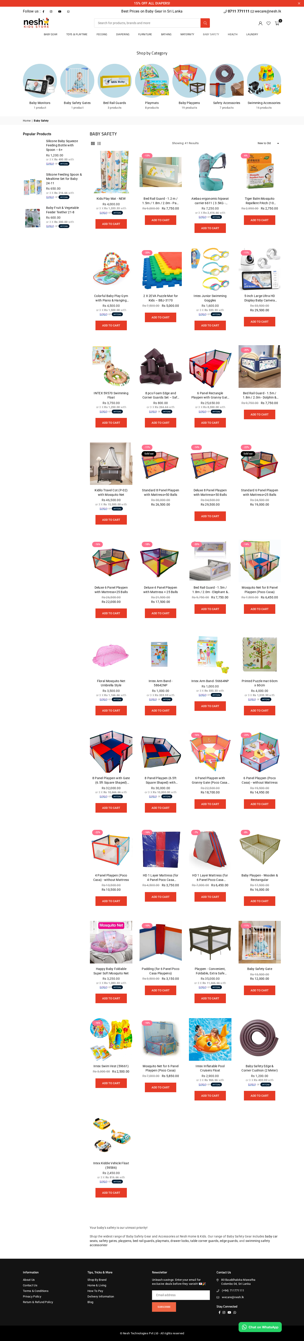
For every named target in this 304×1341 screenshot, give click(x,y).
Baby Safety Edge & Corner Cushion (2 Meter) (259, 1068)
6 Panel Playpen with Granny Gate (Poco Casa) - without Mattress (210, 780)
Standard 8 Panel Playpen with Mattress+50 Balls (160, 492)
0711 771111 (239, 11)
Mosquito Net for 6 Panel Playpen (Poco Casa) (160, 1068)
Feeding (102, 34)
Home (26, 120)
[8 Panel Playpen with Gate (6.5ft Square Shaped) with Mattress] (111, 751)
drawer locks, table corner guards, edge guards (204, 1241)
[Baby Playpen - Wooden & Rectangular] (260, 849)
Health (232, 34)
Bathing (166, 34)
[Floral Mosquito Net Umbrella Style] (111, 654)
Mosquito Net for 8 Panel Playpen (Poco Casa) (260, 590)
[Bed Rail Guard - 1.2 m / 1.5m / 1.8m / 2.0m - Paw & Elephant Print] (161, 172)
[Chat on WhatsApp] (260, 1327)
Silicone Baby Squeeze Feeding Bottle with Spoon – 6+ (62, 145)
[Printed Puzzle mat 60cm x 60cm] (260, 654)
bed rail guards (143, 1241)
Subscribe (164, 1307)
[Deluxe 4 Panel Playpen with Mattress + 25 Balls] (161, 561)
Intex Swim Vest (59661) (111, 1066)
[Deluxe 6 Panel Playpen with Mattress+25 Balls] (111, 561)
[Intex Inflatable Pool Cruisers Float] (210, 1039)
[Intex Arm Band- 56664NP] (210, 654)
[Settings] (260, 23)
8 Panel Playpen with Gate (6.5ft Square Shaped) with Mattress (111, 780)
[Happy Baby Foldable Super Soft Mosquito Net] (111, 942)
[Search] (205, 23)
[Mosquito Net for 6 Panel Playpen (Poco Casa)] (161, 1039)
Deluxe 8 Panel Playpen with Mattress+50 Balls (210, 492)
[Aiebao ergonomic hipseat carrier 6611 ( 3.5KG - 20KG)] (210, 172)
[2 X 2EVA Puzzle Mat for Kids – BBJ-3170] (161, 269)
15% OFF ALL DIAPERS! (152, 3)
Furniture (145, 34)
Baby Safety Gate (259, 969)
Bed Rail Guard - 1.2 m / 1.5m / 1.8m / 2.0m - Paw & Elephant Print (160, 201)
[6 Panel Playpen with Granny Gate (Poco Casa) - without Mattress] (210, 751)
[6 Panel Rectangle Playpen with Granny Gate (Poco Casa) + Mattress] (210, 366)
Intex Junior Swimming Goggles (210, 298)
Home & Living (96, 1285)
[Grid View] (93, 143)
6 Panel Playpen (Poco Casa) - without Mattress (260, 780)
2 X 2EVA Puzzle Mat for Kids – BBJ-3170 (160, 298)
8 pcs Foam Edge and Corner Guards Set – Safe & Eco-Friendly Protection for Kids (160, 395)
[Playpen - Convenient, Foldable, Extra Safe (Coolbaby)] (210, 942)
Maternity (187, 34)
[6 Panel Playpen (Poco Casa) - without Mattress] (260, 751)
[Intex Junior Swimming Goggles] (210, 269)
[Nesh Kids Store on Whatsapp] (69, 11)
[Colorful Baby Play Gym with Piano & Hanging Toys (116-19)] (111, 269)
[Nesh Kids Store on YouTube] (60, 11)
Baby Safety (211, 34)
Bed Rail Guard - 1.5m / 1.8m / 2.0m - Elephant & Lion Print (210, 590)
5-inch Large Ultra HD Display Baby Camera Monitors (259, 298)
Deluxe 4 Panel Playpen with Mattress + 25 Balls (160, 590)
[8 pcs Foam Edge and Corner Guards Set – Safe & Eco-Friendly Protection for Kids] (161, 366)
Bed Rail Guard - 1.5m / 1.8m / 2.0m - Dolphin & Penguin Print (259, 395)
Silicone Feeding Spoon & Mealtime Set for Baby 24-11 (64, 179)
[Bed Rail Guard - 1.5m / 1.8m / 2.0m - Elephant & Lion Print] (210, 561)
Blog (90, 1302)
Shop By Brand (97, 1279)
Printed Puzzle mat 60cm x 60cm (260, 683)
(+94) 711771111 (233, 1290)
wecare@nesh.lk (233, 1297)
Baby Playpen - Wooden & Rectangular (259, 878)
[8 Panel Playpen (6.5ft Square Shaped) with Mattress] (161, 751)
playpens (124, 1241)
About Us (29, 1279)
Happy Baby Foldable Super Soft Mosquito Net (111, 971)
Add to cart (111, 222)
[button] (277, 23)
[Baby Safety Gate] (260, 942)
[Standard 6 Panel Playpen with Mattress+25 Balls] (260, 463)
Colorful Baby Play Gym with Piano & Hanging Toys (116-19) (111, 298)
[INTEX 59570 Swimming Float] (111, 366)
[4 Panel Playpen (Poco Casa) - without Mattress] (111, 849)
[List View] (99, 143)
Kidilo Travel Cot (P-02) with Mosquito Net (111, 492)
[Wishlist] (268, 23)
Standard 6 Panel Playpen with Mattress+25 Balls (259, 492)
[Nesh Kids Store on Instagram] (51, 11)
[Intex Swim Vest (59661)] (111, 1039)
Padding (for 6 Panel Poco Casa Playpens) (160, 971)
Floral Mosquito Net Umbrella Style (111, 683)
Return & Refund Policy (38, 1302)
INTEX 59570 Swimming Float (111, 395)
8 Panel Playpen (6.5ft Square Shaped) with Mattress (160, 780)
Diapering (123, 34)
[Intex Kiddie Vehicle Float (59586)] (111, 1136)
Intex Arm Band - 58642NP (160, 683)
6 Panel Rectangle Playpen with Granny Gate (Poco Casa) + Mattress (210, 395)
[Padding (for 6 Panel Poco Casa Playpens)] (161, 942)
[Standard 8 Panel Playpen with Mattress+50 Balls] (161, 463)
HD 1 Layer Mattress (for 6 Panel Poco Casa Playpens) (210, 878)
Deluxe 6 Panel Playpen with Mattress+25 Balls (111, 590)
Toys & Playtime (77, 34)
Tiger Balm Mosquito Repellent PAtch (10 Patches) (259, 201)
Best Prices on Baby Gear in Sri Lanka (151, 11)
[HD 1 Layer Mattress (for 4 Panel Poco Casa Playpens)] (161, 849)
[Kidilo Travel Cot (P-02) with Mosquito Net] (111, 463)
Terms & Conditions (36, 1291)
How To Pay (95, 1291)
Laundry (252, 34)
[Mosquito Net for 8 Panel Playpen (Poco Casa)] (260, 561)
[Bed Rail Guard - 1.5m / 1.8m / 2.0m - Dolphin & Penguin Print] (260, 366)
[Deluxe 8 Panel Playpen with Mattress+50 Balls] (210, 463)
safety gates (108, 1241)
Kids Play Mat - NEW (111, 198)
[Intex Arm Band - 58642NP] (161, 654)
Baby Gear (50, 34)
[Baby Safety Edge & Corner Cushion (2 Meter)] (260, 1039)
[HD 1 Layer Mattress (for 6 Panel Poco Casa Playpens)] (210, 849)
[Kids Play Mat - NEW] (111, 172)
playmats (162, 1241)
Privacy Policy (32, 1296)
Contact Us (30, 1285)
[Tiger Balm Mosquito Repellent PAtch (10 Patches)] (260, 172)
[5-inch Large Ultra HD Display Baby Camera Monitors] (260, 269)
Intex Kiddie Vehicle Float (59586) (111, 1165)
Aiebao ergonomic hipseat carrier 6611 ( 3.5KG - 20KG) (210, 201)
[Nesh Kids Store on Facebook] (44, 11)
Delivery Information (100, 1296)
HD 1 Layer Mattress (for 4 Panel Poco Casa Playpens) (160, 878)
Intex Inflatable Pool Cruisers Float (210, 1068)
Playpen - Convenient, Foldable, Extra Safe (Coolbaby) (210, 971)
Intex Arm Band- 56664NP (210, 681)
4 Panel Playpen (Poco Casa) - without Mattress (111, 878)
